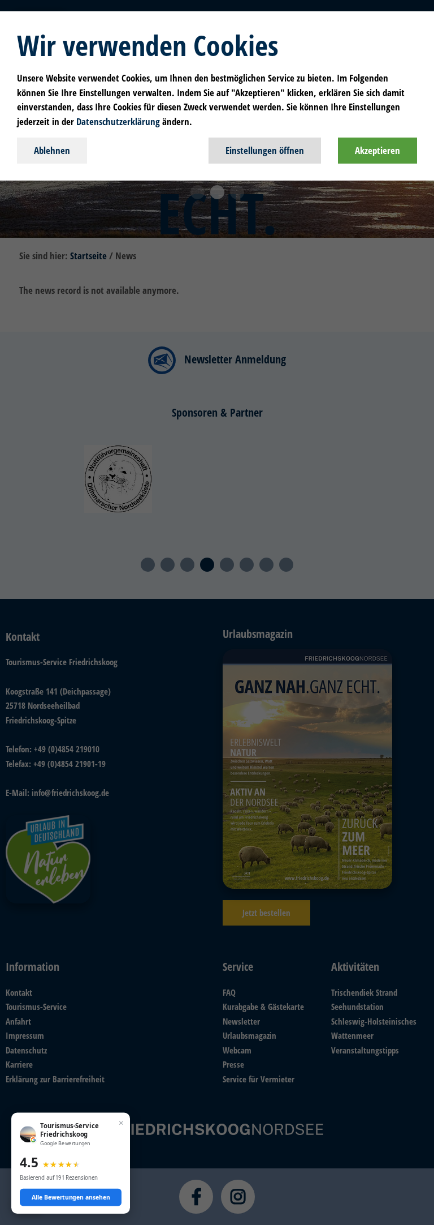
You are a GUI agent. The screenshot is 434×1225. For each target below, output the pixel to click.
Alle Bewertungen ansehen (71, 1197)
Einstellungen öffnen (264, 150)
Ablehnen (52, 150)
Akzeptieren (377, 150)
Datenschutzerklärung (118, 121)
